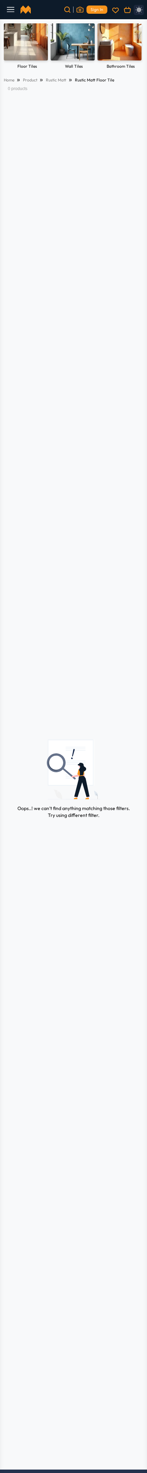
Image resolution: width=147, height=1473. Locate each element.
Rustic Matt (56, 79)
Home (9, 79)
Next (134, 46)
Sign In (97, 9)
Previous (12, 46)
